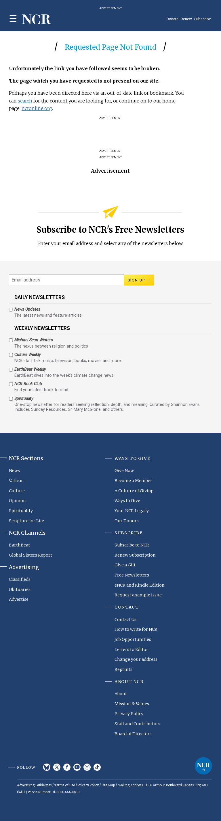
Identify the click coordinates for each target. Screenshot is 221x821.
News (14, 470)
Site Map (108, 785)
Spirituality (21, 510)
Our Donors (127, 520)
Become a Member (133, 480)
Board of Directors (133, 733)
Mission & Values (132, 703)
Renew (186, 19)
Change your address (136, 659)
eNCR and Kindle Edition (140, 585)
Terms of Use (64, 785)
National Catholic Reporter (203, 766)
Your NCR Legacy (132, 510)
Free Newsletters (132, 575)
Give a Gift (125, 565)
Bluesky (46, 767)
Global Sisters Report (30, 555)
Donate (172, 19)
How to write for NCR (136, 629)
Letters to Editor (131, 649)
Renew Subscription (135, 555)
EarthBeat (19, 545)
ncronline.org (37, 108)
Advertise (18, 599)
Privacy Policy (129, 713)
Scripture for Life (26, 520)
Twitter (56, 767)
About (121, 693)
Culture (17, 490)
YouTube (77, 767)
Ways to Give (127, 500)
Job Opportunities (133, 639)
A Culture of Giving (134, 490)
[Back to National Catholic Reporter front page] (36, 19)
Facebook (67, 767)
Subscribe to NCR (132, 545)
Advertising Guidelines (34, 785)
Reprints (123, 669)
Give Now (124, 470)
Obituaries (20, 589)
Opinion (17, 500)
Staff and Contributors (137, 723)
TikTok (97, 767)
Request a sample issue (138, 595)
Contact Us (125, 619)
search (25, 101)
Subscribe (202, 19)
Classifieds (20, 579)
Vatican (16, 480)
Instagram (87, 767)
